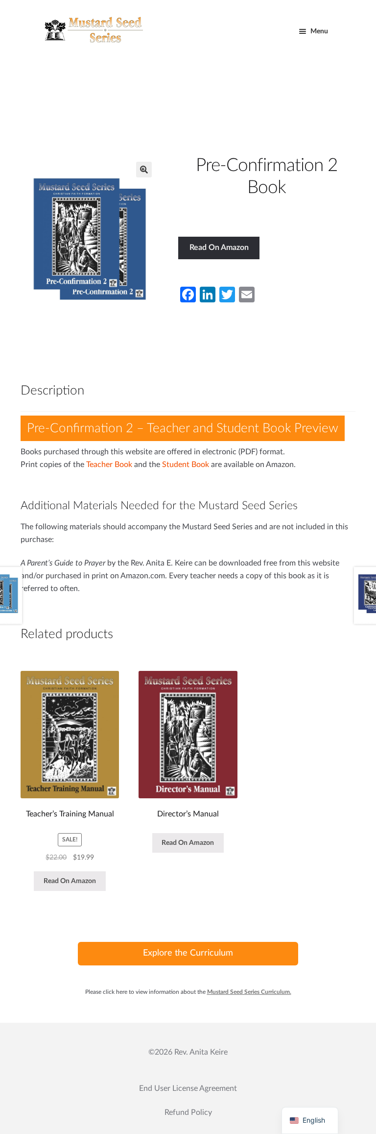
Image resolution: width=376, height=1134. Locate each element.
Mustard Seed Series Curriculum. (249, 992)
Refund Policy (188, 1112)
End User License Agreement (188, 1088)
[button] (144, 169)
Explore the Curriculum (188, 953)
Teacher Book (109, 464)
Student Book (185, 464)
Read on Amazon (219, 247)
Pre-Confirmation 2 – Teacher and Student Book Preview (182, 428)
